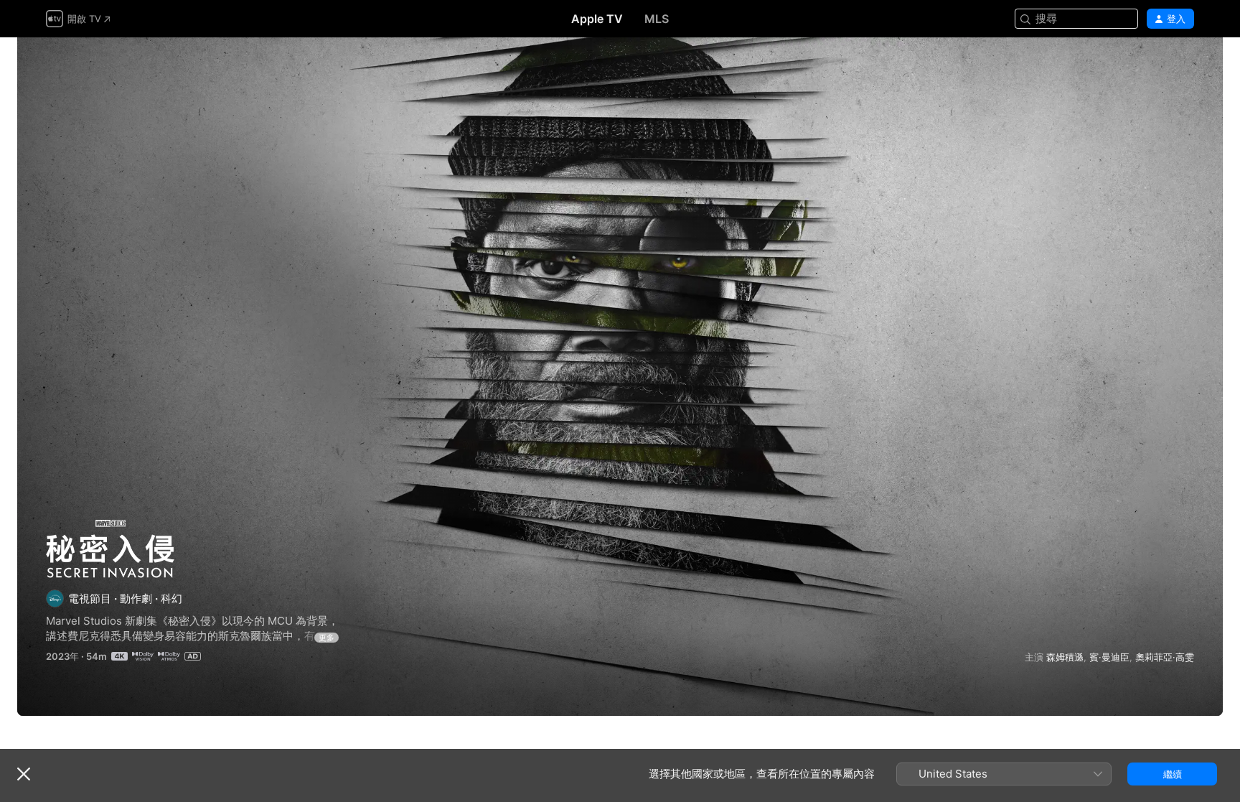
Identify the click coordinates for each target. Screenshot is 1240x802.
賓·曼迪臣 (1109, 657)
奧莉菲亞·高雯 (1164, 657)
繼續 (1172, 774)
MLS (656, 18)
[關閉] (23, 774)
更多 (326, 638)
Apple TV (597, 18)
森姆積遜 (1065, 657)
